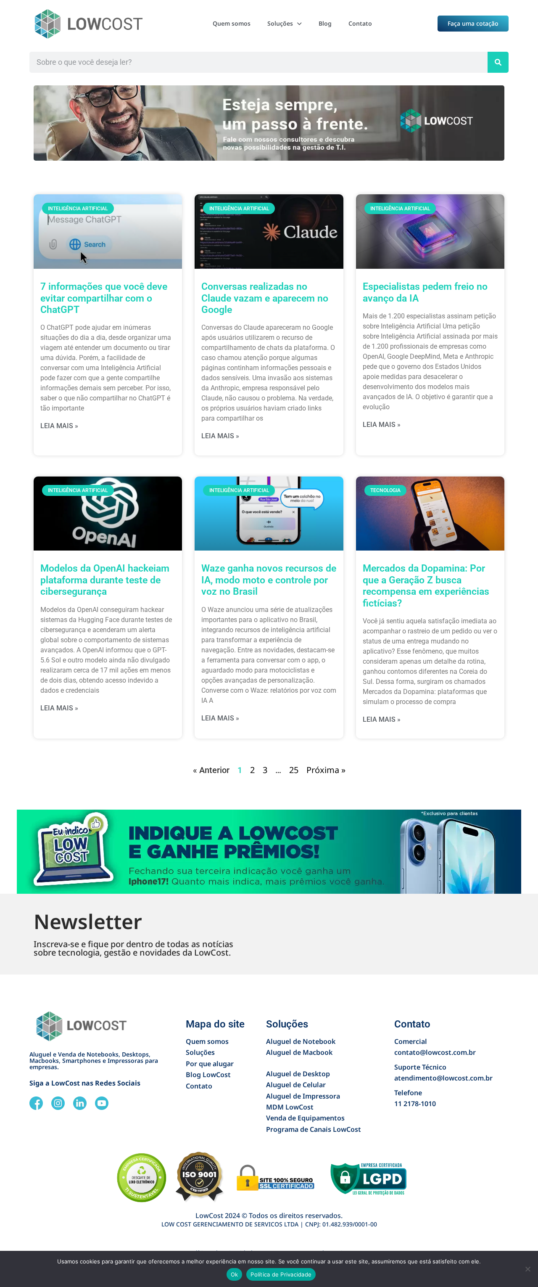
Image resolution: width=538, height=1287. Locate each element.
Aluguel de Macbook (299, 1052)
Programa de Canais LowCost (313, 1129)
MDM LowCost (290, 1107)
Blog (325, 23)
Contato (360, 23)
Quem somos (232, 23)
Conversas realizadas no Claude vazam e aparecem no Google (264, 298)
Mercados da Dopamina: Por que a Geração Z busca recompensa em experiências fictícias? (426, 586)
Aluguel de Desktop (298, 1073)
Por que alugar (210, 1063)
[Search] (498, 62)
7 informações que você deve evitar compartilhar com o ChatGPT (103, 298)
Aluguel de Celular (296, 1084)
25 (293, 770)
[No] (527, 1269)
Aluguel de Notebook (300, 1041)
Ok (234, 1274)
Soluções (280, 23)
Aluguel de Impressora (303, 1096)
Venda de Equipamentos (305, 1118)
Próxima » (325, 770)
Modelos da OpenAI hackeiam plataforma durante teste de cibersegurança (104, 580)
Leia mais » (59, 426)
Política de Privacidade (281, 1274)
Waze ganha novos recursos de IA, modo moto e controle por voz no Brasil (268, 580)
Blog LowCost (208, 1074)
